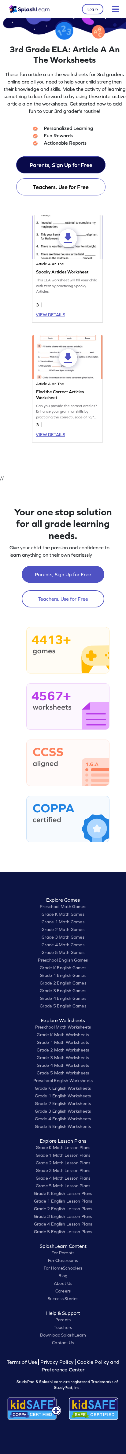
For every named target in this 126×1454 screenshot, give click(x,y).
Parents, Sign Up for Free (61, 165)
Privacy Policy (56, 1362)
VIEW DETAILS (50, 314)
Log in (92, 9)
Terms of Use (23, 1362)
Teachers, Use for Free (61, 187)
